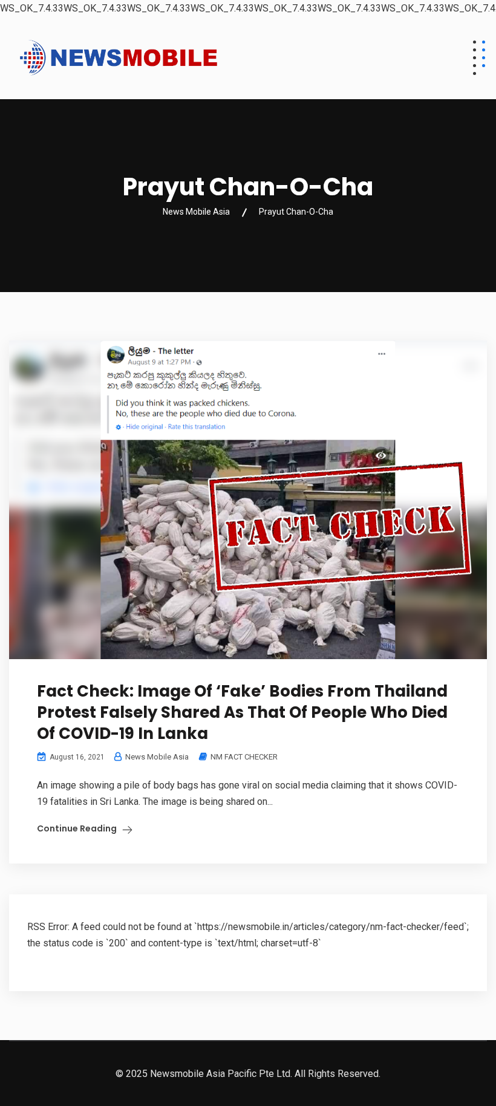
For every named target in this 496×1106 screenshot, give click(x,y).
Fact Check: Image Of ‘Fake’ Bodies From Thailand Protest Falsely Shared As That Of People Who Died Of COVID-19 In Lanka (242, 712)
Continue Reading (77, 828)
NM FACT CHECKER (244, 756)
